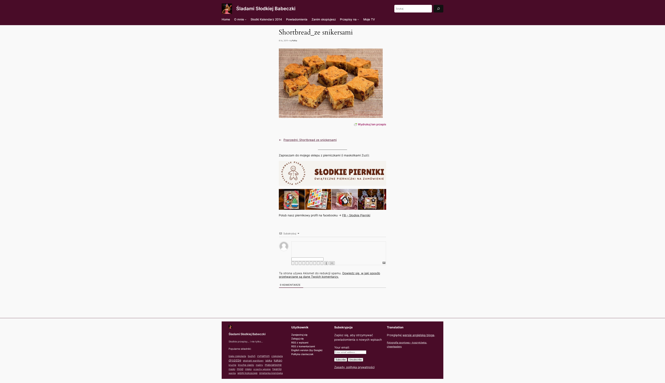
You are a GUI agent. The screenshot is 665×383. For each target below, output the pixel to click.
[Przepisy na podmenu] (358, 19)
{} (326, 263)
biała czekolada (237, 356)
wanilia (232, 373)
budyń (251, 356)
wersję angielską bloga (418, 335)
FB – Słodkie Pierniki (356, 215)
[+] (332, 263)
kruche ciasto (246, 365)
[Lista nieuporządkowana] (311, 263)
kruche (232, 364)
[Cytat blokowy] (314, 263)
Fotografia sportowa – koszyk (403, 342)
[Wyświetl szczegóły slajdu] (292, 199)
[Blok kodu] (318, 263)
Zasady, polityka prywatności (354, 367)
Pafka (294, 40)
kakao (278, 360)
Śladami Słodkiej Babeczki (265, 8)
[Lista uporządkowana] (307, 263)
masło (232, 369)
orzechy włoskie (262, 369)
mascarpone (273, 365)
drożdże (235, 360)
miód (240, 369)
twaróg (277, 369)
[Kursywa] (296, 263)
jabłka (268, 360)
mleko (248, 369)
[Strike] (303, 263)
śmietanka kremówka (271, 373)
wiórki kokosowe (247, 373)
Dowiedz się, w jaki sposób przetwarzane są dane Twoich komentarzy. (329, 275)
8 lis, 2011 (283, 40)
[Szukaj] (438, 8)
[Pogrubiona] (292, 263)
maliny (259, 364)
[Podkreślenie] (300, 263)
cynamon (263, 356)
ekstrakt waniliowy (253, 360)
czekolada (277, 356)
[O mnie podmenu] (245, 19)
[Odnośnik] (322, 263)
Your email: (342, 347)
